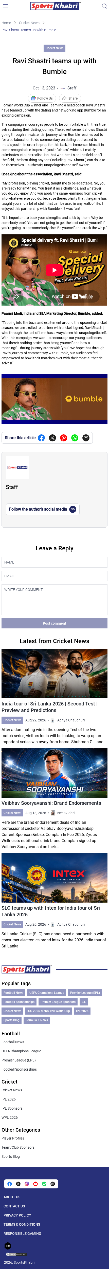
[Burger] (6, 6)
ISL (84, 1002)
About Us (12, 1197)
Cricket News (29, 23)
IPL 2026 (82, 1011)
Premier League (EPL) (85, 993)
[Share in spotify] (44, 1184)
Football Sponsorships (19, 1002)
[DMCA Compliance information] (16, 1255)
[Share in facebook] (41, 437)
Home (6, 23)
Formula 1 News (37, 1020)
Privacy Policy (17, 1215)
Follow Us (45, 98)
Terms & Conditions (22, 1224)
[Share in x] (18, 1184)
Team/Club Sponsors (18, 1147)
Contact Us (14, 1206)
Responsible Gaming (22, 1233)
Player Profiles (13, 1138)
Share (73, 98)
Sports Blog (12, 1020)
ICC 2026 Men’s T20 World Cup (48, 1011)
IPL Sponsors (12, 1108)
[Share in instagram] (27, 1184)
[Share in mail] (85, 437)
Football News (13, 993)
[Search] (104, 6)
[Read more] (54, 697)
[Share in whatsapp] (74, 437)
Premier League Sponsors (58, 1002)
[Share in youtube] (35, 1184)
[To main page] (55, 6)
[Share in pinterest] (63, 437)
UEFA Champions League (46, 993)
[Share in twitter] (52, 437)
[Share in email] (52, 1184)
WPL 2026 (10, 1117)
